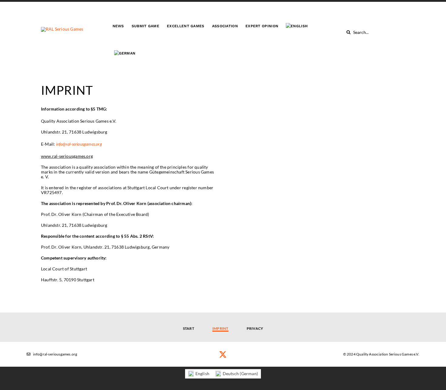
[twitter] (222, 354)
